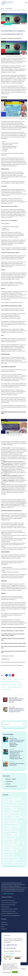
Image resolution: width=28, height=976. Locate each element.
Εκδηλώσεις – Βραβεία (9, 779)
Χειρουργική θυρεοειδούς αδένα (8, 911)
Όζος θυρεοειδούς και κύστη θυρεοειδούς (10, 915)
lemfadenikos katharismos (18, 806)
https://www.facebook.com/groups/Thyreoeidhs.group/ (13, 662)
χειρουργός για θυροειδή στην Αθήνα (15, 686)
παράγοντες (19, 590)
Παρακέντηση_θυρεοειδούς (9, 821)
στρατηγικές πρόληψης (7, 619)
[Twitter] (9, 675)
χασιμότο (15, 850)
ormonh (15, 808)
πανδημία (14, 684)
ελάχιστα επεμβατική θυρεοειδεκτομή (11, 824)
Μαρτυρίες (7, 784)
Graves (5, 801)
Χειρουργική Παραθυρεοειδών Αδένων (9, 913)
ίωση (22, 679)
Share (2, 675)
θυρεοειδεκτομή (15, 827)
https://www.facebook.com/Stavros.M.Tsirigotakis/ (12, 665)
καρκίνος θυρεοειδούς (8, 835)
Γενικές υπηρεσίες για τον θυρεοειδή (9, 902)
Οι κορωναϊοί (4, 121)
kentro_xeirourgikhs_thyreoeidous (10, 803)
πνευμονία (20, 684)
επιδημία (9, 679)
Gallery (2, 926)
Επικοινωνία (4, 928)
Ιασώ (23, 816)
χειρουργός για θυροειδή (8, 855)
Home (2, 8)
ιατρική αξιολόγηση (17, 518)
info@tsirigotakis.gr (5, 659)
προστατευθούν (15, 441)
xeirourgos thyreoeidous (8, 816)
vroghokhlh (6, 814)
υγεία (16, 845)
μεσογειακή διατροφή (8, 842)
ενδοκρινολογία (7, 827)
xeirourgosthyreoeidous (14, 814)
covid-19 (15, 798)
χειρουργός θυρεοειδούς (6, 689)
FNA (20, 798)
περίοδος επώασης (6, 357)
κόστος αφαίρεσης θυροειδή (9, 837)
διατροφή (19, 821)
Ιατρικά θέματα (8, 8)
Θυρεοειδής (16, 679)
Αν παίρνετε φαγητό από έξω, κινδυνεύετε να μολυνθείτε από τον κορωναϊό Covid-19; (16, 710)
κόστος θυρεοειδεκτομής (8, 840)
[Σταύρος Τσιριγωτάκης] (7, 2)
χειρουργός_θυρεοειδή (8, 853)
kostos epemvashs (7, 806)
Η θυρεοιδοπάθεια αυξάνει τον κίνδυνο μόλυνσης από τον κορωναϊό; (16, 700)
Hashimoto (11, 801)
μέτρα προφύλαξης (5, 684)
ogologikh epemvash (8, 808)
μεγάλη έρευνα (16, 308)
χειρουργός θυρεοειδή (8, 863)
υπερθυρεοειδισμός (16, 848)
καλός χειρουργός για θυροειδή (8, 681)
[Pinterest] (13, 675)
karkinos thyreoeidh (19, 801)
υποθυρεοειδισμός (7, 850)
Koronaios (4, 679)
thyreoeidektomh (7, 811)
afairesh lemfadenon (8, 798)
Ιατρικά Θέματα (4, 924)
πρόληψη (3, 686)
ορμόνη (15, 842)
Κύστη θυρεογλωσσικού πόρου (8, 900)
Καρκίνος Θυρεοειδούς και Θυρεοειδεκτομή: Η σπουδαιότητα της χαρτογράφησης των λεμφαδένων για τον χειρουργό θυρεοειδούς (16, 754)
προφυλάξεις (4, 330)
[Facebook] (6, 675)
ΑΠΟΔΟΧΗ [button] (15, 972)
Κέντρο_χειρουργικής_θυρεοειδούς (10, 819)
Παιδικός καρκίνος (5, 906)
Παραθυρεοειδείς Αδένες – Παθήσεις (9, 909)
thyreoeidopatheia (16, 811)
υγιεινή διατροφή (7, 848)
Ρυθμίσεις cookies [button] (7, 972)
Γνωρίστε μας (4, 922)
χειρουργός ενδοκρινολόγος (9, 861)
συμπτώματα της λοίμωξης (8, 132)
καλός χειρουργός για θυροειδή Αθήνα (11, 832)
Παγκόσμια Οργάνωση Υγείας (14, 158)
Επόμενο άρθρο (12, 707)
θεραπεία (15, 86)
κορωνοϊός (18, 681)
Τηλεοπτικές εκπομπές (10, 786)
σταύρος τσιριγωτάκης (8, 845)
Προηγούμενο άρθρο (13, 697)
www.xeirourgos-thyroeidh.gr (7, 655)
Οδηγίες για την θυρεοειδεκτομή (8, 904)
